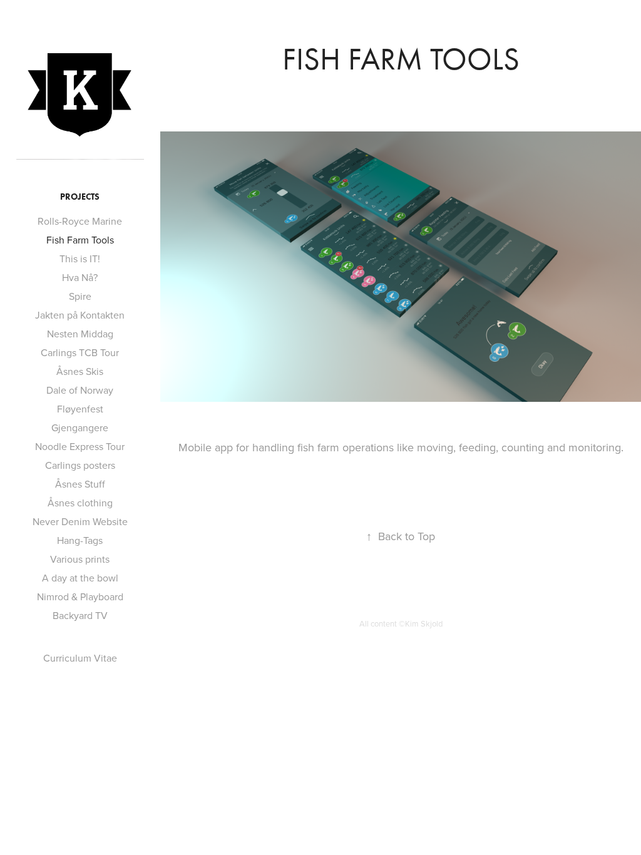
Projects (80, 197)
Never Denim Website (80, 521)
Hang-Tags (80, 540)
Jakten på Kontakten (80, 315)
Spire (80, 296)
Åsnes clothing (80, 502)
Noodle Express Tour (80, 446)
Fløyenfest (80, 409)
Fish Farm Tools (80, 240)
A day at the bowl (80, 578)
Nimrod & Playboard (80, 596)
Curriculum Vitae (80, 658)
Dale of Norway (79, 390)
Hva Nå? (80, 277)
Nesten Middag (80, 333)
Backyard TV (80, 615)
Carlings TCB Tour (80, 352)
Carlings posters (80, 465)
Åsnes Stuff (80, 484)
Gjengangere (79, 427)
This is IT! (79, 258)
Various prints (80, 559)
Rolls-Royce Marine (80, 221)
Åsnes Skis (79, 371)
